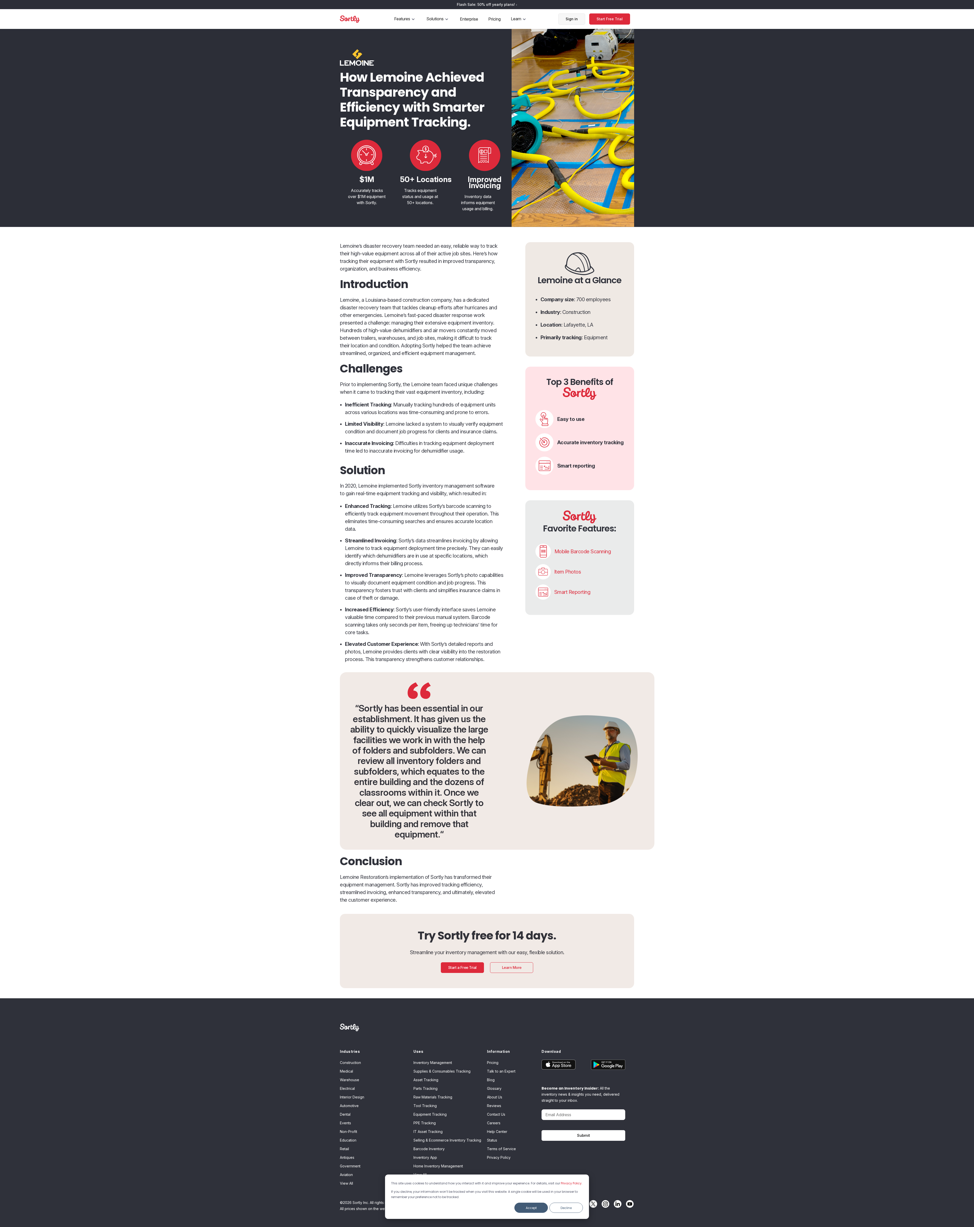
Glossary (494, 1088)
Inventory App (425, 1157)
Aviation (346, 1174)
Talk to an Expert (501, 1071)
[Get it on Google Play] (604, 1065)
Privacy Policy (571, 1183)
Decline (566, 1208)
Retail (344, 1149)
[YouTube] (628, 1204)
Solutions (435, 18)
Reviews (494, 1106)
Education (348, 1140)
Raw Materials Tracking (432, 1097)
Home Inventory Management (438, 1166)
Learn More (511, 967)
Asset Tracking (425, 1080)
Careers (493, 1123)
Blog (491, 1080)
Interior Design (352, 1097)
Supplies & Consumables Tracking (442, 1071)
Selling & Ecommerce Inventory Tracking (447, 1140)
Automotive (349, 1106)
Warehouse (349, 1080)
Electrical (347, 1088)
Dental (345, 1114)
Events (345, 1123)
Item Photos (567, 572)
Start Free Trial (610, 19)
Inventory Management (432, 1062)
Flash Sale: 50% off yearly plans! (486, 4)
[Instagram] (604, 1204)
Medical (346, 1071)
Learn (516, 18)
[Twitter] (592, 1204)
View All (346, 1183)
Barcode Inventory (429, 1149)
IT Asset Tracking (428, 1131)
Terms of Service (501, 1149)
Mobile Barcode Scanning (582, 551)
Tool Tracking (425, 1106)
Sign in (572, 19)
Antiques (347, 1157)
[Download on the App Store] (562, 1065)
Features (402, 18)
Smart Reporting (572, 592)
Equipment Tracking (430, 1114)
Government (350, 1166)
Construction (350, 1062)
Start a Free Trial (462, 967)
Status (492, 1140)
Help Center (497, 1131)
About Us (494, 1097)
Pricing (494, 19)
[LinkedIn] (616, 1204)
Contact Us (496, 1114)
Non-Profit (348, 1131)
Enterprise (469, 19)
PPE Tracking (424, 1123)
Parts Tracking (425, 1088)
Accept (531, 1208)
